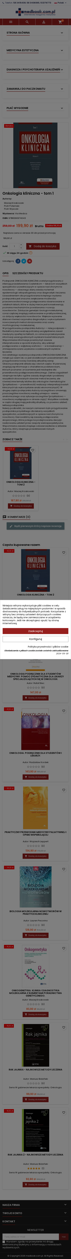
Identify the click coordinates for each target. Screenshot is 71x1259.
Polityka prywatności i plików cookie (48, 646)
